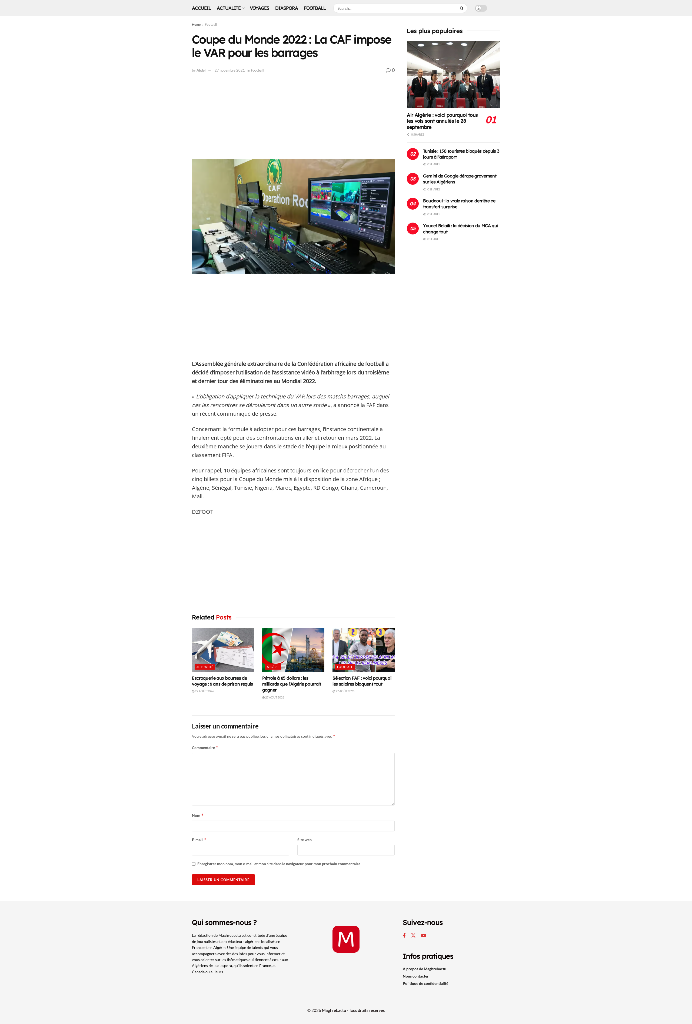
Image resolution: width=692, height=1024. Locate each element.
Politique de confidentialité (425, 983)
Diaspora (286, 8)
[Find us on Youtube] (423, 936)
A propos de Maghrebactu (424, 968)
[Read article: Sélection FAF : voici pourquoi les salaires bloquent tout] (363, 650)
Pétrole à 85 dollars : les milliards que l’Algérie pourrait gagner (291, 684)
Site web (304, 839)
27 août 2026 (204, 691)
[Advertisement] (293, 119)
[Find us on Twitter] (413, 935)
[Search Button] (462, 8)
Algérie (273, 667)
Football (315, 8)
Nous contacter (416, 976)
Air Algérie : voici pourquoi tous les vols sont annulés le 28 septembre (442, 121)
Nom (198, 815)
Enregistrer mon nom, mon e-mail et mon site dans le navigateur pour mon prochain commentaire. (279, 863)
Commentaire (205, 747)
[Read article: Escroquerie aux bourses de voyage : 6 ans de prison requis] (223, 650)
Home (196, 24)
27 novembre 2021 (230, 70)
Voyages (259, 8)
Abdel (201, 70)
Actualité (229, 8)
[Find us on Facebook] (404, 936)
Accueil (201, 8)
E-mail (199, 839)
